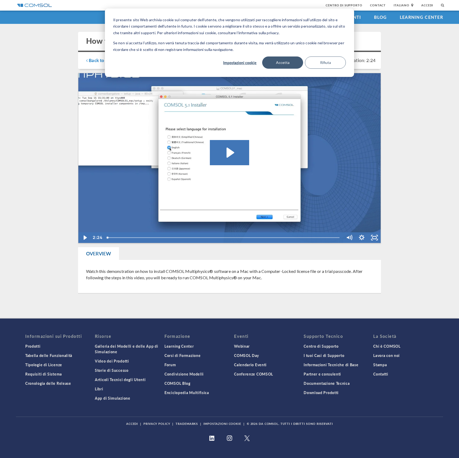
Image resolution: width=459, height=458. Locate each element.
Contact (378, 5)
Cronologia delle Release (48, 383)
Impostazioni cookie (240, 62)
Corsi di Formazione (182, 355)
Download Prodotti (321, 392)
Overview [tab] (98, 253)
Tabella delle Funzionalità (48, 355)
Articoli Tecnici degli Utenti (120, 379)
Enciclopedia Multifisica (186, 392)
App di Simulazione (112, 398)
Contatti (380, 374)
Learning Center (421, 17)
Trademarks (187, 424)
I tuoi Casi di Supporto (324, 355)
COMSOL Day (246, 355)
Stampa (380, 364)
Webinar (242, 346)
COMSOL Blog (177, 383)
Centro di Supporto (344, 5)
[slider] (224, 237)
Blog (380, 17)
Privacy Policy (156, 424)
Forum (170, 364)
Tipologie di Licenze (43, 364)
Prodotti (33, 346)
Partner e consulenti (322, 374)
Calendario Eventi (250, 364)
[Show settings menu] (361, 237)
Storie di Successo (112, 370)
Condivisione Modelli (184, 374)
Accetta (283, 62)
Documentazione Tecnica (327, 383)
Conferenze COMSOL (253, 374)
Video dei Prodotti (112, 361)
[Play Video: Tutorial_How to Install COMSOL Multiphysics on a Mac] (229, 152)
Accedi (427, 5)
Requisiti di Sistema (43, 374)
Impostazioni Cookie (222, 424)
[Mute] (349, 237)
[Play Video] (84, 237)
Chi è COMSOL (386, 346)
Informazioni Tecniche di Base (331, 364)
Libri (99, 388)
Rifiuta (325, 62)
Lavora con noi (386, 355)
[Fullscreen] (374, 237)
